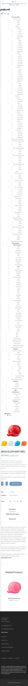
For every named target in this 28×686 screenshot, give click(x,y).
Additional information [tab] (12, 514)
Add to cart (16, 483)
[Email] (20, 501)
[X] (12, 501)
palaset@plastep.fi (6, 557)
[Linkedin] (17, 501)
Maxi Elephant (14, 495)
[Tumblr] (15, 501)
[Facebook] (10, 501)
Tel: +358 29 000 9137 (7, 629)
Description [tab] (12, 509)
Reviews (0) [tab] (12, 519)
